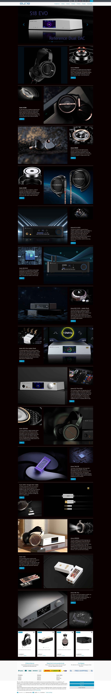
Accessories (89, 3)
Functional (42, 692)
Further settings (49, 692)
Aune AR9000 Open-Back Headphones (25, 649)
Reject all (82, 685)
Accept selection (82, 687)
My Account (58, 678)
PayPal (36, 692)
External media (29, 692)
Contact (58, 679)
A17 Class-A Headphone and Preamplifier (82, 649)
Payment (39, 678)
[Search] (85, 1)
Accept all (82, 682)
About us (58, 676)
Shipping (25, 655)
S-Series (68, 3)
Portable (83, 3)
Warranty (39, 679)
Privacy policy (38, 690)
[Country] (80, 1)
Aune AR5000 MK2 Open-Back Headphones (64, 649)
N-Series (73, 3)
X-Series (78, 3)
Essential (21, 692)
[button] (23, 25)
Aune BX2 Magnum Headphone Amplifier (44, 649)
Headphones (57, 3)
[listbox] (26, 640)
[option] (55, 25)
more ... (73, 77)
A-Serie (62, 3)
